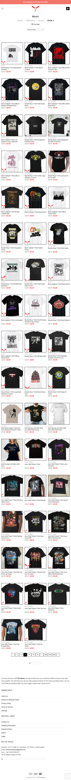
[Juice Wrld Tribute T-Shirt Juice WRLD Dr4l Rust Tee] (59, 521)
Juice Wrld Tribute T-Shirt (32, 464)
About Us (4, 696)
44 (50, 655)
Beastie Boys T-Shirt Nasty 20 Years (57, 393)
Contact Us (5, 722)
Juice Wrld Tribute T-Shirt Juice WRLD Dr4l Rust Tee (57, 537)
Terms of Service (7, 707)
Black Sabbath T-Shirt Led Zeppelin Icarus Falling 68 (9, 140)
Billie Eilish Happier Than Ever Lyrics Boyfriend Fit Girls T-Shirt (11, 429)
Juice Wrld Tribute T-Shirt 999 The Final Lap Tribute (11, 573)
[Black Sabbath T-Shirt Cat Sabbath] (12, 305)
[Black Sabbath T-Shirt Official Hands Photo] (59, 197)
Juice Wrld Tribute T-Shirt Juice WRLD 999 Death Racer (57, 573)
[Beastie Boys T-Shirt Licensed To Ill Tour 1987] (59, 161)
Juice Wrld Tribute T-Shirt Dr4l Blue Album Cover (12, 501)
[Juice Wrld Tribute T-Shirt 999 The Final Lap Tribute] (12, 557)
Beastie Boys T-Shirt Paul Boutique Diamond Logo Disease (35, 321)
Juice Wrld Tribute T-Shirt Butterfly (35, 500)
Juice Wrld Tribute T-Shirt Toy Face (35, 608)
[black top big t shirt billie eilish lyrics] (12, 449)
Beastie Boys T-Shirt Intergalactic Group (11, 248)
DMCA (3, 733)
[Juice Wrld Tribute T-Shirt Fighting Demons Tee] (12, 521)
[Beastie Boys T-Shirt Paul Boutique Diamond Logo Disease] (35, 305)
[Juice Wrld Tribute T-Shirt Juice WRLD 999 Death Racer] (59, 557)
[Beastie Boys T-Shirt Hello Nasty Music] (35, 89)
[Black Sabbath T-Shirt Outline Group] (35, 233)
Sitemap (4, 711)
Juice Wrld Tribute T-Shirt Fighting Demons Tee (11, 537)
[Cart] (68, 8)
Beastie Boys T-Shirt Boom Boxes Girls (35, 393)
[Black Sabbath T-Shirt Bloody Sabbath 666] (12, 197)
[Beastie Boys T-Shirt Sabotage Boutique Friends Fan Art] (59, 341)
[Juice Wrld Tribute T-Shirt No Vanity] (35, 630)
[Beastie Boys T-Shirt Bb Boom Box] (35, 341)
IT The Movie (20, 678)
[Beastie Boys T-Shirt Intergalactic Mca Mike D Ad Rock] (59, 125)
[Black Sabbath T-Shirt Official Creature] (35, 53)
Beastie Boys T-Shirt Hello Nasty (58, 248)
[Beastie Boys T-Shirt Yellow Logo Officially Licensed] (35, 161)
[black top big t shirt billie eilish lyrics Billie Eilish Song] (35, 413)
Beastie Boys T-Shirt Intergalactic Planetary (11, 68)
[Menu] (2, 8)
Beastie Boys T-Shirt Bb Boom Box (35, 356)
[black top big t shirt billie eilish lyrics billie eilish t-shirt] (59, 413)
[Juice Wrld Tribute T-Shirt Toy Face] (35, 594)
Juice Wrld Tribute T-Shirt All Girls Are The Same (35, 573)
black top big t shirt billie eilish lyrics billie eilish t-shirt (57, 429)
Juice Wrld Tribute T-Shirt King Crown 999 (34, 537)
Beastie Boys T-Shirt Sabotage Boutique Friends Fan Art (57, 356)
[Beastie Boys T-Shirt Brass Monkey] (59, 305)
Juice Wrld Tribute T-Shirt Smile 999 (11, 609)
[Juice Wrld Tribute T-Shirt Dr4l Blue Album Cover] (12, 485)
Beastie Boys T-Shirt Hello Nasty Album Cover (35, 284)
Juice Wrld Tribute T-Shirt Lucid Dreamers (57, 465)
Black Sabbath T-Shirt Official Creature (34, 68)
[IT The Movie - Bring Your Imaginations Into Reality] (35, 8)
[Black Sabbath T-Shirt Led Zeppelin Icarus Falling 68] (12, 125)
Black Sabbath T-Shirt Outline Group (34, 248)
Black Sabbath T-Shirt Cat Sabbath (12, 320)
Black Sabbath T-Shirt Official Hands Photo (57, 212)
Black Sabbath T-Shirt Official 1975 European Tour (59, 68)
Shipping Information (8, 725)
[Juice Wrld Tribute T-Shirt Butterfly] (35, 485)
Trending (30, 21)
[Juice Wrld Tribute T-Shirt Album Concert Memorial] (59, 485)
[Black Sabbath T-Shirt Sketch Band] (59, 269)
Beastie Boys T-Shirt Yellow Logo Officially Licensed (35, 176)
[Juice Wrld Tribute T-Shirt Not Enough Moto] (12, 630)
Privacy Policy (6, 703)
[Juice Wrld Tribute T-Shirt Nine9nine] (59, 594)
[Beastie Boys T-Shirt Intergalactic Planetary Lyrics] (35, 125)
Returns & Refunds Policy (10, 700)
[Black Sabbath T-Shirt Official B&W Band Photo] (59, 89)
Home (20, 21)
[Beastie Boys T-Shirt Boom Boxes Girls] (35, 377)
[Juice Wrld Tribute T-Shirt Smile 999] (12, 594)
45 (54, 655)
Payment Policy (6, 729)
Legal (3, 736)
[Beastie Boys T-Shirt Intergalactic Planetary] (12, 53)
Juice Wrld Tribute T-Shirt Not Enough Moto (10, 645)
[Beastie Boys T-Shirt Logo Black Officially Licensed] (12, 377)
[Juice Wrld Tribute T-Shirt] (35, 449)
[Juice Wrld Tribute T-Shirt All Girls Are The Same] (35, 557)
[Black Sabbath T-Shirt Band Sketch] (35, 197)
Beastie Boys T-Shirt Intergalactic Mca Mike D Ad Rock (58, 140)
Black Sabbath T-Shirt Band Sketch (35, 212)
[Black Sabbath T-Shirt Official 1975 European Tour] (59, 53)
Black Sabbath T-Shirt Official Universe (10, 176)
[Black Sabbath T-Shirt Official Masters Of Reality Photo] (12, 89)
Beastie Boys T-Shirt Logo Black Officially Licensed (11, 393)
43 (46, 655)
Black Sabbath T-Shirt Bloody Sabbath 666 (10, 212)
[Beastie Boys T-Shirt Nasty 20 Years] (59, 377)
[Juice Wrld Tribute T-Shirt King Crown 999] (35, 521)
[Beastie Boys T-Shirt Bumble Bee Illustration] (12, 269)
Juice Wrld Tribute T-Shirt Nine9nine (56, 609)
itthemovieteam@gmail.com (15, 750)
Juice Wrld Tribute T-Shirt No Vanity (33, 645)
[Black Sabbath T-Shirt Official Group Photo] (12, 341)
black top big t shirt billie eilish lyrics (10, 465)
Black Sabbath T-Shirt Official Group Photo (10, 357)
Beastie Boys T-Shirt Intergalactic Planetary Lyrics (35, 140)
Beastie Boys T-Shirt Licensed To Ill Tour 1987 (58, 176)
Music (41, 21)
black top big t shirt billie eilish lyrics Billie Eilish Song (34, 429)
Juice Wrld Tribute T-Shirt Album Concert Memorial (58, 501)
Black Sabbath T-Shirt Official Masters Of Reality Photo (10, 104)
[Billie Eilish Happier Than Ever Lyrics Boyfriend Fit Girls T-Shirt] (12, 413)
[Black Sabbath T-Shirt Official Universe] (12, 161)
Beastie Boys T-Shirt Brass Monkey (59, 320)
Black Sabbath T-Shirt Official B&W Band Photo (59, 104)
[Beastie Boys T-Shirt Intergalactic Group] (12, 233)
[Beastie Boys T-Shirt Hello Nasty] (59, 233)
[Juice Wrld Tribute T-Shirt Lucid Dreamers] (59, 449)
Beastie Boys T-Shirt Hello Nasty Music (35, 104)
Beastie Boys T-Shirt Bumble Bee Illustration (11, 284)
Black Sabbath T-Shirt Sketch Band (59, 284)
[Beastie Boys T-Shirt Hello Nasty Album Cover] (35, 269)
